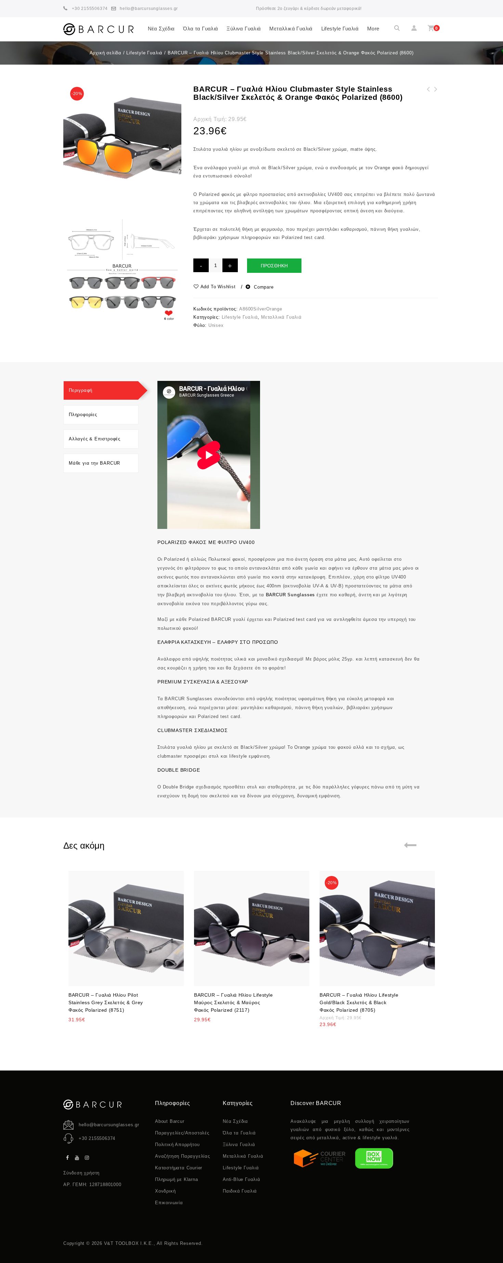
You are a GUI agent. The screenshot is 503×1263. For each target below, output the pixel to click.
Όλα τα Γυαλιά (200, 28)
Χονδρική (165, 1191)
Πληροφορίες (83, 414)
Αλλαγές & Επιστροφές (94, 438)
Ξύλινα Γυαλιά (244, 28)
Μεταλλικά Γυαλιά (290, 28)
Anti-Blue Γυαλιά (241, 1179)
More (373, 28)
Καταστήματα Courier (178, 1167)
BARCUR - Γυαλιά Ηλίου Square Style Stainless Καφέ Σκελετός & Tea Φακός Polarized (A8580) (436, 105)
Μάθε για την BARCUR (94, 463)
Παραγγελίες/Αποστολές (182, 1132)
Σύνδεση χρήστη (81, 1172)
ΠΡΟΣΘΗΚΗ (274, 265)
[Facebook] (67, 1158)
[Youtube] (77, 1158)
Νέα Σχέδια (161, 28)
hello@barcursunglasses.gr (109, 1124)
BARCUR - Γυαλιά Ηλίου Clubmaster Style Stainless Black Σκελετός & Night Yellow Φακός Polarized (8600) (428, 109)
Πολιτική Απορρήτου (177, 1144)
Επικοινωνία (169, 1202)
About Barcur (169, 1121)
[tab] (101, 390)
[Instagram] (87, 1158)
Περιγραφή (80, 390)
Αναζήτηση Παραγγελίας (182, 1156)
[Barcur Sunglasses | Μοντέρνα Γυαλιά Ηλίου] (98, 29)
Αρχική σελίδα (105, 52)
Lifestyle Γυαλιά (340, 28)
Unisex (216, 325)
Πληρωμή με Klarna (176, 1179)
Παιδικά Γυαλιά (240, 1191)
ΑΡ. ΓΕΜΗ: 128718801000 (92, 1184)
